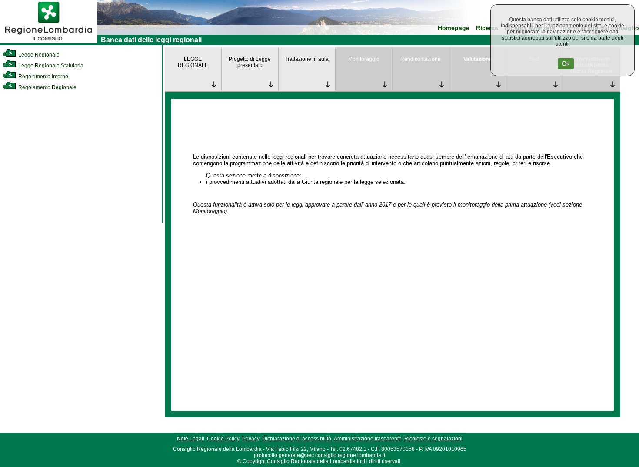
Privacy (251, 439)
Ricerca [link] (487, 28)
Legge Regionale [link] (38, 55)
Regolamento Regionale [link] (47, 87)
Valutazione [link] (477, 59)
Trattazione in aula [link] (307, 59)
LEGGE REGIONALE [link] (193, 62)
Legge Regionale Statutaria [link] (50, 66)
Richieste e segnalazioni (433, 439)
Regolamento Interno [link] (42, 76)
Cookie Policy (223, 439)
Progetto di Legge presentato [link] (250, 62)
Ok (565, 63)
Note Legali (190, 439)
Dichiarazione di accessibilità (296, 439)
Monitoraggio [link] (363, 59)
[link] (48, 42)
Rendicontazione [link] (420, 59)
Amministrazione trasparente (368, 439)
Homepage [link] (453, 28)
